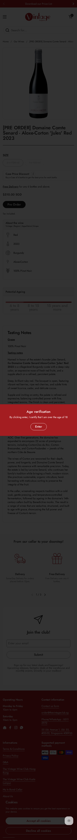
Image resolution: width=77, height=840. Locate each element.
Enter (38, 426)
